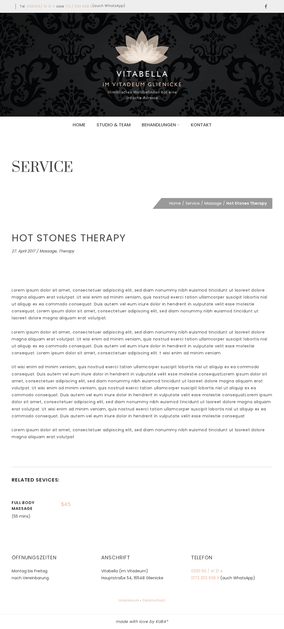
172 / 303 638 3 (78, 6)
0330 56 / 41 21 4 (207, 571)
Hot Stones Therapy (69, 238)
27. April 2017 (23, 251)
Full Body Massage (23, 505)
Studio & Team (114, 125)
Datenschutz (154, 600)
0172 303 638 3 (205, 578)
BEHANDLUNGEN (159, 125)
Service (193, 203)
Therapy (66, 251)
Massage (213, 203)
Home (175, 203)
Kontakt (201, 125)
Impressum (128, 600)
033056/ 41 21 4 (41, 6)
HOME (79, 125)
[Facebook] (266, 6)
